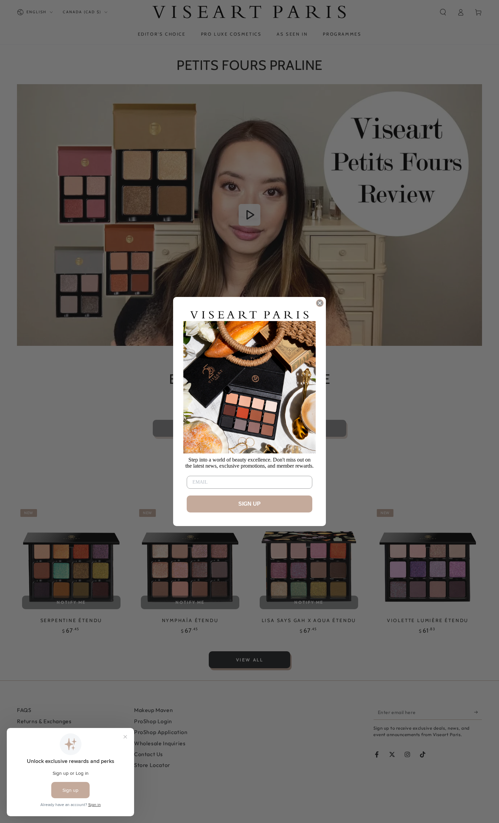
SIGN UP (249, 504)
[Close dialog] (319, 303)
